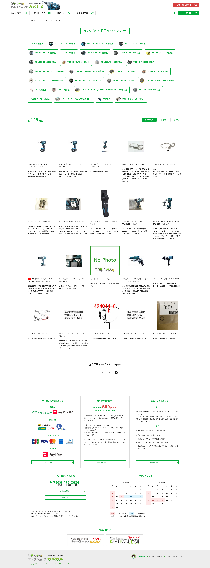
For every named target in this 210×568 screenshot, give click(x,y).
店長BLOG (141, 556)
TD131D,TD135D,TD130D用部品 (49, 71)
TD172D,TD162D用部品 (65, 44)
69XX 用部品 (40, 90)
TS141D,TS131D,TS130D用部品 (49, 80)
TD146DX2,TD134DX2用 (78, 62)
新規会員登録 (82, 13)
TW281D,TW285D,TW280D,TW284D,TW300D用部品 (104, 90)
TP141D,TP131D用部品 (126, 71)
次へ (116, 372)
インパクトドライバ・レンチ (49, 20)
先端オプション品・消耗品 (133, 99)
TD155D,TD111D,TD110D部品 (88, 80)
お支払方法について (52, 462)
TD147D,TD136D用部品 (162, 53)
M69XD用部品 (64, 90)
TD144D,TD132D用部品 (143, 62)
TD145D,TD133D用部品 (111, 62)
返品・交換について (157, 462)
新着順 (176, 120)
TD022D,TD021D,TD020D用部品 (160, 80)
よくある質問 (64, 491)
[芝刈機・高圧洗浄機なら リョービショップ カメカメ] (85, 540)
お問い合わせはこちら (185, 5)
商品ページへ (42, 157)
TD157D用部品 (69, 53)
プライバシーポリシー (174, 556)
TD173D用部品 (36, 44)
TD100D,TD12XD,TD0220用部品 (89, 71)
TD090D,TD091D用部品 (123, 80)
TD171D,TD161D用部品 (135, 44)
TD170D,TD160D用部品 (45, 53)
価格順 (163, 120)
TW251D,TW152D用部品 (149, 90)
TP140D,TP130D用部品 (158, 71)
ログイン (61, 13)
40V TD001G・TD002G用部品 (100, 44)
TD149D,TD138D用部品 (97, 53)
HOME (33, 20)
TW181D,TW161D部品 (40, 99)
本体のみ (107, 99)
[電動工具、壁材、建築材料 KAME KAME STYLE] (124, 540)
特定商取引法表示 (155, 556)
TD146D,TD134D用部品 (45, 62)
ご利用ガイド (39, 13)
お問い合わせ (64, 497)
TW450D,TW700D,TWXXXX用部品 (76, 99)
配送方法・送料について (104, 462)
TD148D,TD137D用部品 (130, 53)
